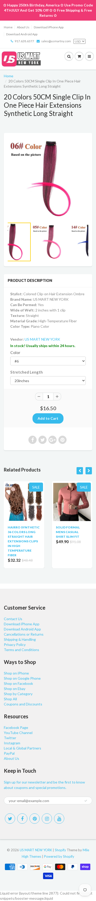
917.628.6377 (24, 41)
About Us (23, 27)
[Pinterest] (34, 818)
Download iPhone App (48, 27)
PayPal (9, 753)
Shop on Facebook (18, 683)
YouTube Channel (18, 732)
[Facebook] (22, 818)
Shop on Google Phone (22, 678)
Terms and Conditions (21, 649)
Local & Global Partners (22, 748)
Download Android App (21, 34)
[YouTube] (59, 818)
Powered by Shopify (59, 856)
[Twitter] (10, 818)
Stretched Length (26, 372)
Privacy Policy (15, 644)
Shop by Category (18, 694)
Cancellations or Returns (24, 634)
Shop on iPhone (16, 673)
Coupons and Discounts (23, 704)
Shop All (10, 699)
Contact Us (13, 619)
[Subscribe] (86, 801)
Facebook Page (16, 727)
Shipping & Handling (20, 639)
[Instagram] (47, 818)
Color (15, 352)
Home (8, 27)
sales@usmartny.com (56, 41)
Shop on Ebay (14, 688)
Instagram (12, 743)
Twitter (10, 738)
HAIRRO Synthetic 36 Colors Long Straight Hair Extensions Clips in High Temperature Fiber (24, 541)
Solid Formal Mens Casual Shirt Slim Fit (68, 531)
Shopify (60, 850)
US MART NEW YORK (42, 339)
